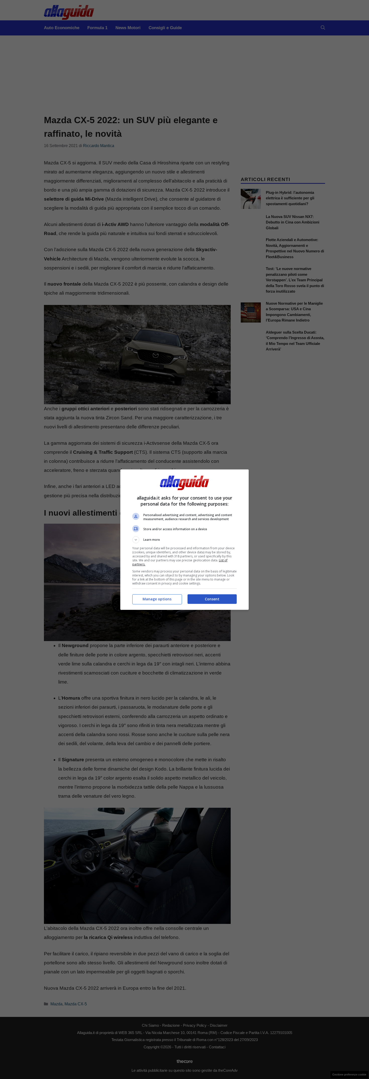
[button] (184, 539)
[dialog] (184, 539)
